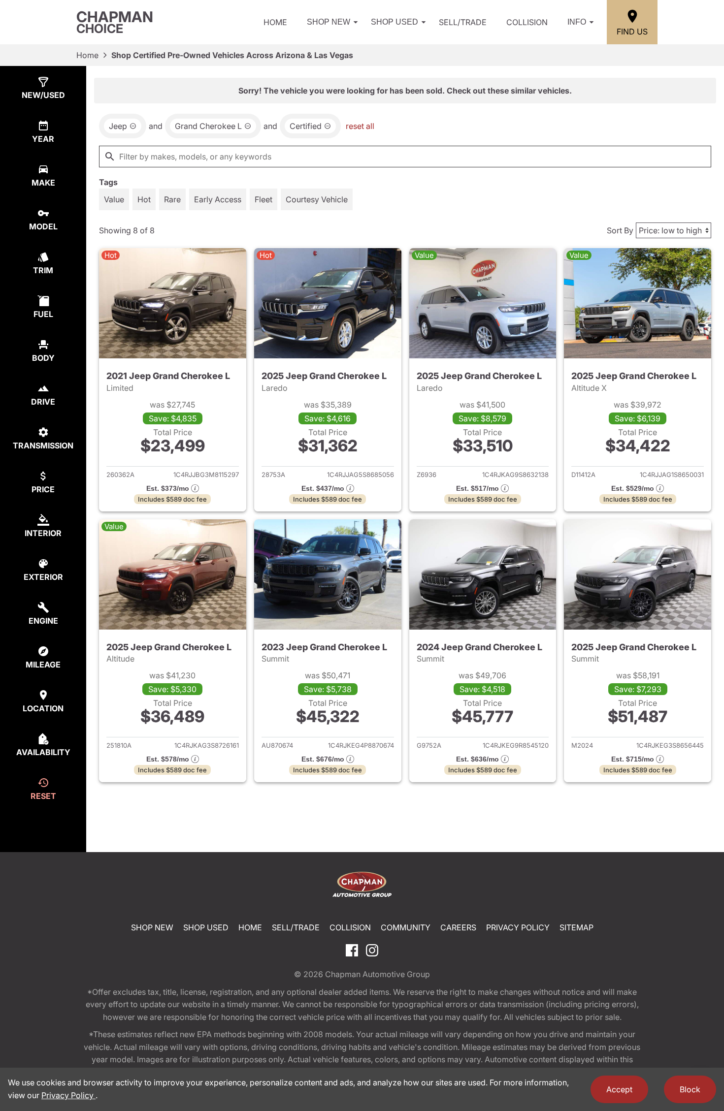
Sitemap (576, 927)
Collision (527, 22)
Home (275, 22)
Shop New (328, 22)
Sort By (620, 230)
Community (405, 927)
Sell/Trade (463, 22)
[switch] (114, 199)
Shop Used (394, 22)
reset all (360, 126)
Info (576, 22)
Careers (458, 927)
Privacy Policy (518, 927)
